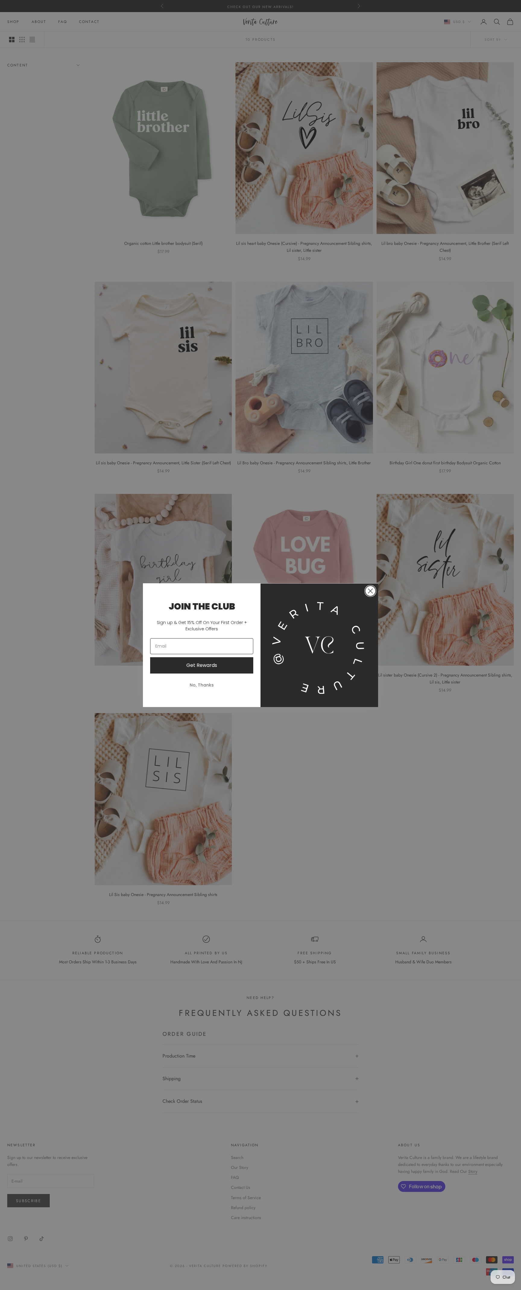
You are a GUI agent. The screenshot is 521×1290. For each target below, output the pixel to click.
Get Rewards (201, 665)
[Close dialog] (370, 591)
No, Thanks (202, 685)
